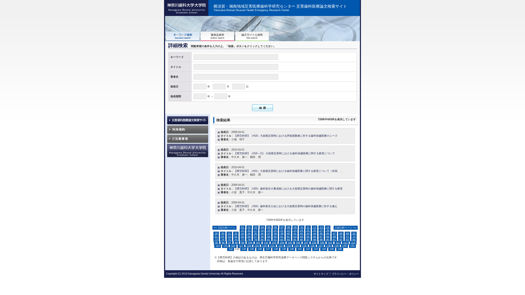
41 (294, 233)
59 (268, 236)
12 (314, 227)
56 (249, 236)
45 (321, 233)
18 (262, 230)
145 (332, 249)
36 (262, 233)
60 (275, 236)
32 (235, 233)
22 (288, 230)
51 (216, 236)
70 (340, 236)
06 (275, 227)
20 (275, 230)
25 (308, 230)
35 (255, 233)
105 (290, 242)
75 (229, 239)
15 (242, 230)
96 (223, 242)
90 (327, 239)
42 (301, 233)
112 (345, 242)
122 (280, 245)
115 (225, 245)
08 (288, 227)
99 (242, 242)
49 (347, 233)
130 (344, 245)
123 (288, 245)
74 (222, 239)
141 (300, 249)
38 (275, 233)
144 (324, 249)
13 (321, 227)
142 (308, 249)
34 (249, 233)
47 (334, 233)
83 (281, 239)
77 (242, 239)
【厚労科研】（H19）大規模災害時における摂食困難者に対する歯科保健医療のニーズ (285, 135)
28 (327, 230)
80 (262, 239)
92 (340, 239)
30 (222, 233)
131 (352, 245)
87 (308, 239)
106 (298, 242)
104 (282, 242)
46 (327, 233)
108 (314, 242)
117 (241, 245)
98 (236, 242)
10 (301, 227)
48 (340, 233)
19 (268, 230)
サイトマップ (321, 273)
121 (272, 245)
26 (314, 230)
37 (268, 233)
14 (327, 227)
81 (268, 239)
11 (308, 227)
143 (316, 249)
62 (288, 236)
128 (328, 245)
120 (264, 245)
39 (281, 233)
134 (244, 249)
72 (354, 236)
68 (327, 236)
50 (354, 233)
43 (308, 233)
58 (262, 236)
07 (282, 227)
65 (308, 236)
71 (347, 236)
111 (338, 242)
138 (276, 249)
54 (235, 236)
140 (292, 249)
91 (334, 239)
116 (233, 245)
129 (336, 245)
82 (275, 239)
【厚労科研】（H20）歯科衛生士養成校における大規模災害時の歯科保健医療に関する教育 (288, 188)
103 (274, 242)
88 (314, 239)
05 (268, 227)
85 (294, 239)
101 (258, 242)
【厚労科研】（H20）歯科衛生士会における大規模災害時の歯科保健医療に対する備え (285, 206)
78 (249, 239)
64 (301, 236)
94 (354, 239)
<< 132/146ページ (224, 227)
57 (255, 236)
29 (216, 233)
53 (229, 236)
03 (255, 227)
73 (216, 239)
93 (347, 239)
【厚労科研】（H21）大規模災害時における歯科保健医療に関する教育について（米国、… (288, 170)
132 (230, 249)
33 (242, 233)
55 (242, 236)
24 (301, 230)
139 (284, 249)
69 (334, 236)
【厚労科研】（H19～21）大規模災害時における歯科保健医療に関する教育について (284, 153)
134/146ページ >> (345, 227)
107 (306, 242)
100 (250, 242)
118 (249, 245)
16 (249, 230)
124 (296, 245)
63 (294, 236)
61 (281, 236)
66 (314, 236)
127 (320, 245)
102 (266, 242)
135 (252, 249)
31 (229, 233)
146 (340, 249)
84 (288, 239)
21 (281, 230)
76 (235, 239)
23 (294, 230)
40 (288, 233)
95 (216, 242)
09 (295, 227)
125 (304, 245)
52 (222, 236)
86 (301, 239)
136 (260, 249)
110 (330, 242)
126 (312, 245)
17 (255, 230)
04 (262, 227)
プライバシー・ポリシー (345, 273)
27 (321, 230)
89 (321, 239)
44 (314, 233)
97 (229, 242)
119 (257, 245)
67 (321, 236)
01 (242, 227)
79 (255, 239)
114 (218, 245)
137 (268, 249)
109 (322, 242)
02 (249, 227)
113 (353, 242)
